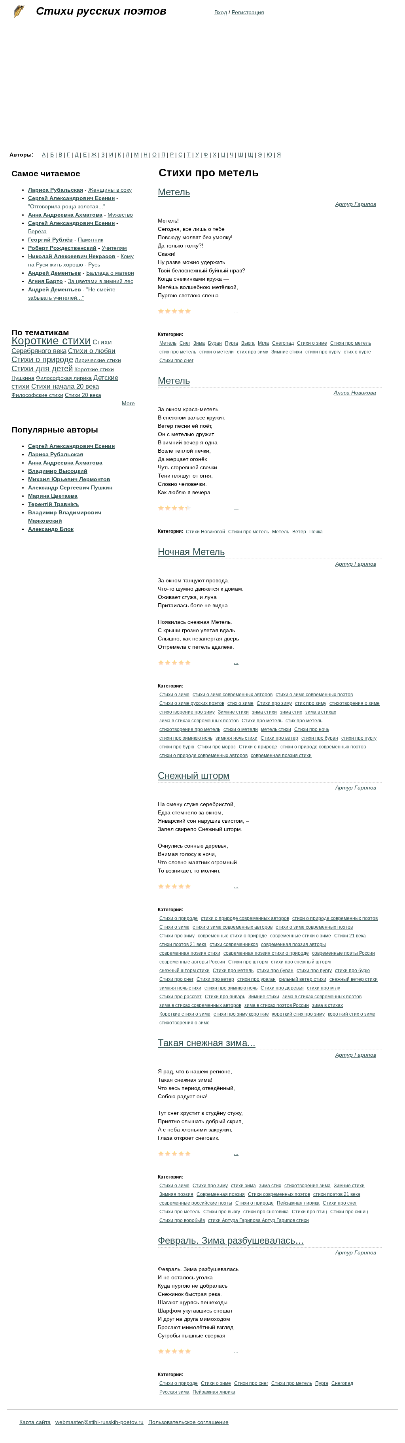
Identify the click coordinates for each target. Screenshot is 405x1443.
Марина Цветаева (53, 496)
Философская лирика (64, 378)
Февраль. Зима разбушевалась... (231, 1240)
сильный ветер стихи (302, 979)
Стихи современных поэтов (279, 1194)
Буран (215, 343)
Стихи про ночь (311, 729)
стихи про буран (319, 738)
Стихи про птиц (309, 1211)
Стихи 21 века (350, 936)
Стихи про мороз (216, 747)
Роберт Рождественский (62, 248)
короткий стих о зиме (351, 1014)
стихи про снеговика (266, 1211)
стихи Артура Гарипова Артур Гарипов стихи (258, 1220)
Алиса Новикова (355, 392)
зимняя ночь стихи (236, 738)
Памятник (90, 239)
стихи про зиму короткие (241, 1014)
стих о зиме (240, 703)
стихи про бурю (176, 747)
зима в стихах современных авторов (200, 1005)
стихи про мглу (323, 988)
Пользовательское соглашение (188, 1422)
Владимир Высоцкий (57, 471)
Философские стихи (37, 395)
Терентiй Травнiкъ (53, 504)
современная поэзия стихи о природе (266, 953)
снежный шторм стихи (184, 970)
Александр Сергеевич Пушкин (70, 487)
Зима (199, 343)
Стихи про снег (176, 360)
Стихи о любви (91, 351)
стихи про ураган (256, 979)
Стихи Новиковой (205, 532)
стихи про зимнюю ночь (185, 738)
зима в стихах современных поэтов (198, 720)
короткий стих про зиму (298, 1014)
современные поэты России (343, 953)
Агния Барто (45, 281)
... (236, 310)
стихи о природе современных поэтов (323, 747)
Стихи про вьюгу (221, 1211)
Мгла (263, 343)
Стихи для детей (42, 368)
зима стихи (264, 712)
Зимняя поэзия (176, 1194)
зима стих (291, 712)
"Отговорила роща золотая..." (66, 206)
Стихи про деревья (282, 988)
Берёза (37, 231)
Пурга (231, 343)
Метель (174, 192)
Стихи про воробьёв (182, 1220)
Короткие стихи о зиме (184, 1014)
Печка (316, 532)
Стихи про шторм (248, 962)
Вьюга (248, 343)
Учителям (114, 248)
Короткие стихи (51, 340)
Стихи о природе (258, 747)
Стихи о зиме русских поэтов (191, 703)
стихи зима (243, 1185)
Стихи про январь (225, 996)
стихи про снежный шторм (301, 962)
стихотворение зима (307, 1185)
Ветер (299, 532)
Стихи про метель (350, 343)
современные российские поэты (195, 1203)
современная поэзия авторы (293, 944)
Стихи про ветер (279, 738)
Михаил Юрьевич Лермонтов (69, 479)
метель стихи (276, 729)
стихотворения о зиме (354, 703)
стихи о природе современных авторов (203, 755)
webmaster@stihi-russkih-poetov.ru (99, 1422)
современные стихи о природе (232, 936)
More (128, 403)
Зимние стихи (286, 352)
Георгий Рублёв (50, 239)
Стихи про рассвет (180, 996)
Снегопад (283, 343)
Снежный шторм (194, 775)
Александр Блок (51, 529)
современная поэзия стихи (281, 755)
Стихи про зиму (274, 703)
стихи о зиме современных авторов (233, 694)
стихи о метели (216, 352)
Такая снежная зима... (206, 1042)
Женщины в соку (110, 190)
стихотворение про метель (189, 729)
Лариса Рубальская (55, 190)
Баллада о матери (110, 273)
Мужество (120, 215)
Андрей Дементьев (54, 273)
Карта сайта (35, 1422)
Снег (185, 343)
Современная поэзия (221, 1194)
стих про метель (177, 352)
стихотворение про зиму (187, 712)
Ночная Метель (191, 551)
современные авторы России (192, 962)
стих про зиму (252, 352)
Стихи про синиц (349, 1211)
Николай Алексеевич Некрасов (71, 256)
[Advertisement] (202, 92)
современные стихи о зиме (300, 936)
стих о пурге (357, 352)
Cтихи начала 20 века (65, 386)
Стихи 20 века (83, 395)
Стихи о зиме (312, 343)
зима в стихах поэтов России (276, 1005)
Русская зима (174, 1392)
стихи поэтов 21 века (182, 944)
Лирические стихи (98, 360)
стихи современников (234, 944)
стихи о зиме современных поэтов (314, 694)
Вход (220, 12)
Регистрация (248, 12)
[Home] (18, 12)
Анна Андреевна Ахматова (65, 215)
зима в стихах (320, 712)
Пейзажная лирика (298, 1203)
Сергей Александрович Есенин (71, 198)
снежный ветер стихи (353, 979)
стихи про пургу (323, 352)
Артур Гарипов (355, 204)
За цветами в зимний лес (100, 281)
